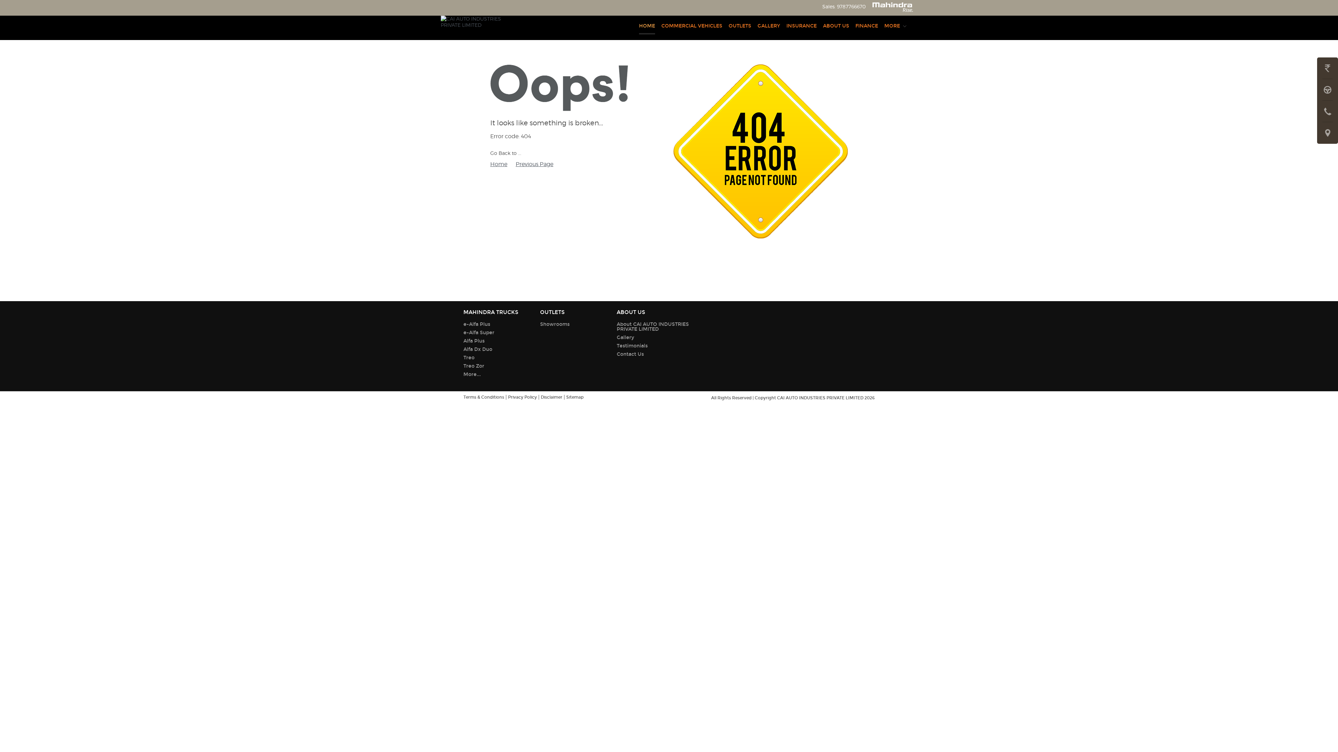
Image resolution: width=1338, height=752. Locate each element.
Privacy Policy (522, 397)
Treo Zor (473, 366)
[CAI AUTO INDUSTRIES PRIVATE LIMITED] (474, 28)
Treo (469, 358)
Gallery (769, 26)
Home (647, 26)
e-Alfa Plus (476, 324)
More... (472, 374)
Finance (866, 26)
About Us (836, 26)
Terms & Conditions (483, 397)
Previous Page (534, 164)
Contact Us (630, 354)
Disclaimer (551, 397)
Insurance (801, 26)
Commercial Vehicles (691, 26)
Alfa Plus (474, 341)
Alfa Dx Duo (477, 349)
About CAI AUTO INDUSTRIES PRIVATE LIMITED (653, 326)
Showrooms (555, 324)
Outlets (740, 26)
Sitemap (575, 397)
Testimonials (632, 346)
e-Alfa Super (478, 333)
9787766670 (851, 6)
